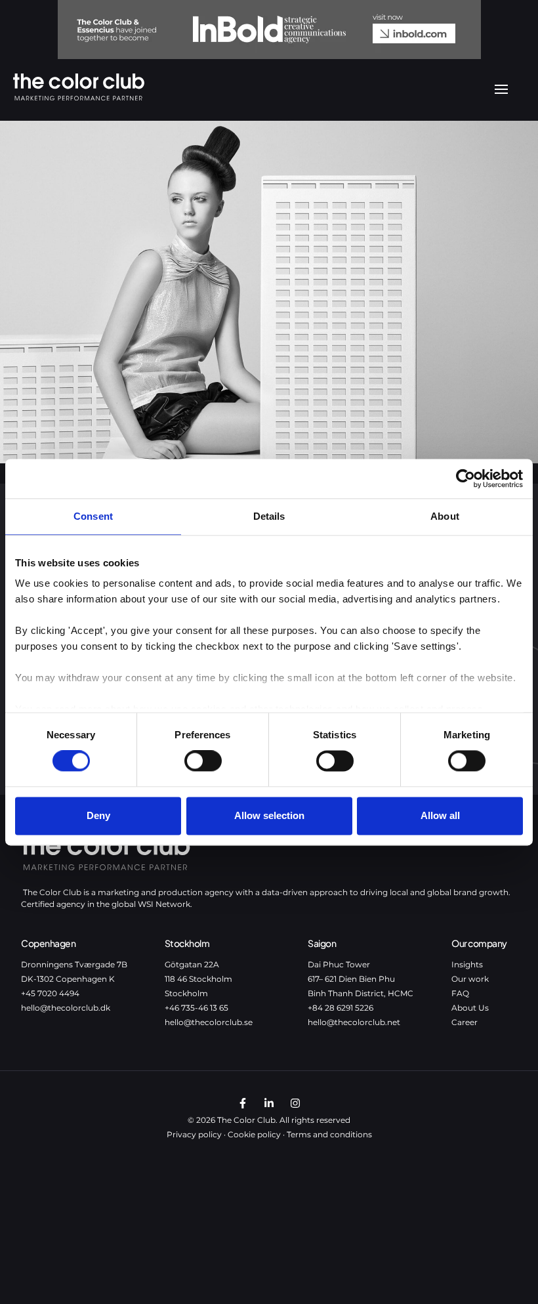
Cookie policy (254, 1134)
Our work (470, 979)
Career (464, 1022)
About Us (470, 1008)
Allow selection (269, 815)
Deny (98, 815)
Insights (467, 964)
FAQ (460, 993)
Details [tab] (269, 516)
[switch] (203, 761)
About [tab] (444, 516)
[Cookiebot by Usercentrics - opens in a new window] (465, 478)
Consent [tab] (93, 516)
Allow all (440, 815)
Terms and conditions (329, 1134)
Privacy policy (194, 1134)
